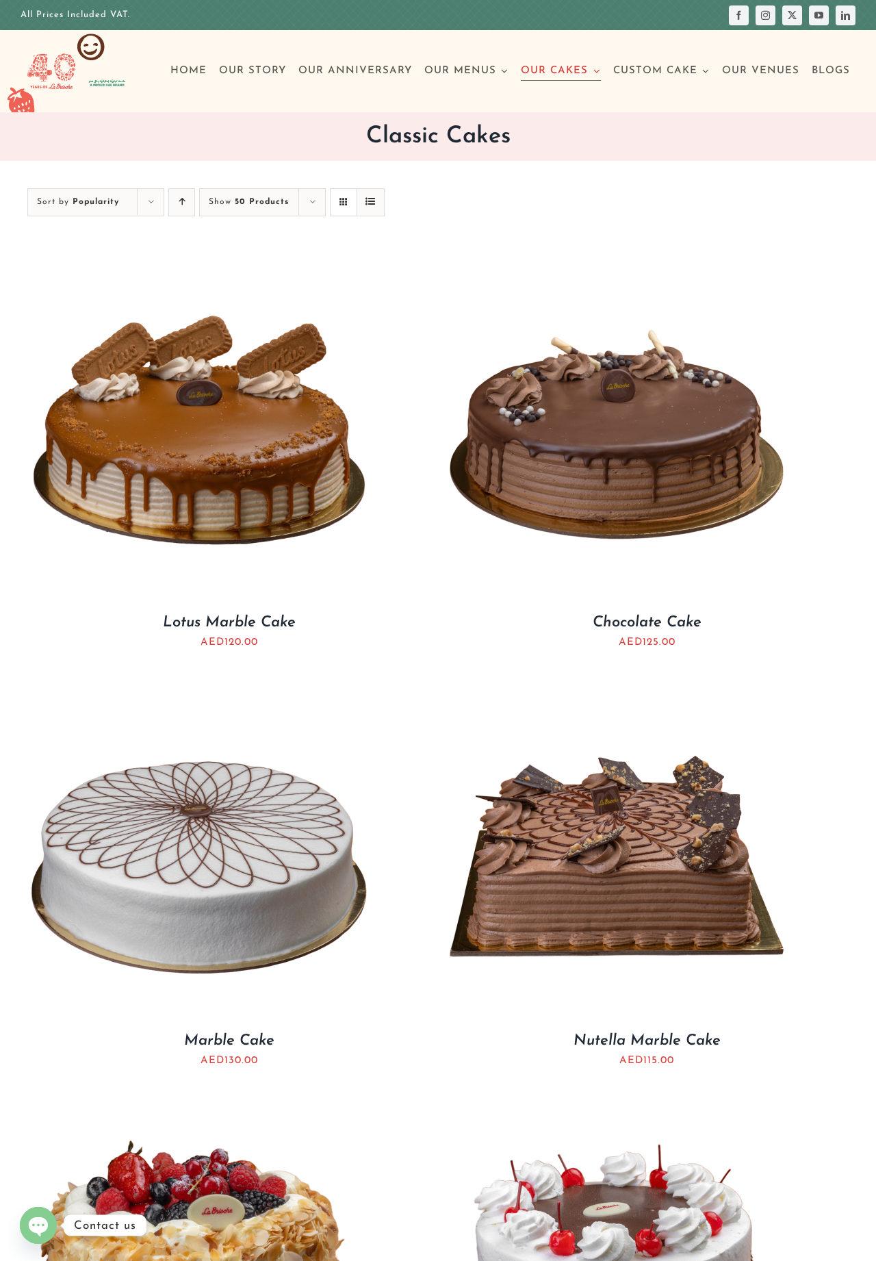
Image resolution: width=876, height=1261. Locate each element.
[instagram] (765, 15)
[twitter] (792, 15)
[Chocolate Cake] (616, 267)
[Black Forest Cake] (616, 1103)
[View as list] (370, 202)
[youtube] (819, 15)
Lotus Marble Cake (229, 622)
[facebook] (739, 15)
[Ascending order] (181, 202)
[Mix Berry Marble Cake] (198, 1103)
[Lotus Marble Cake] (198, 267)
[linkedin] (845, 15)
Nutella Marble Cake (647, 1041)
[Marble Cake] (198, 685)
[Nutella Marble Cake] (616, 685)
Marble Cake (229, 1041)
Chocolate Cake (647, 622)
